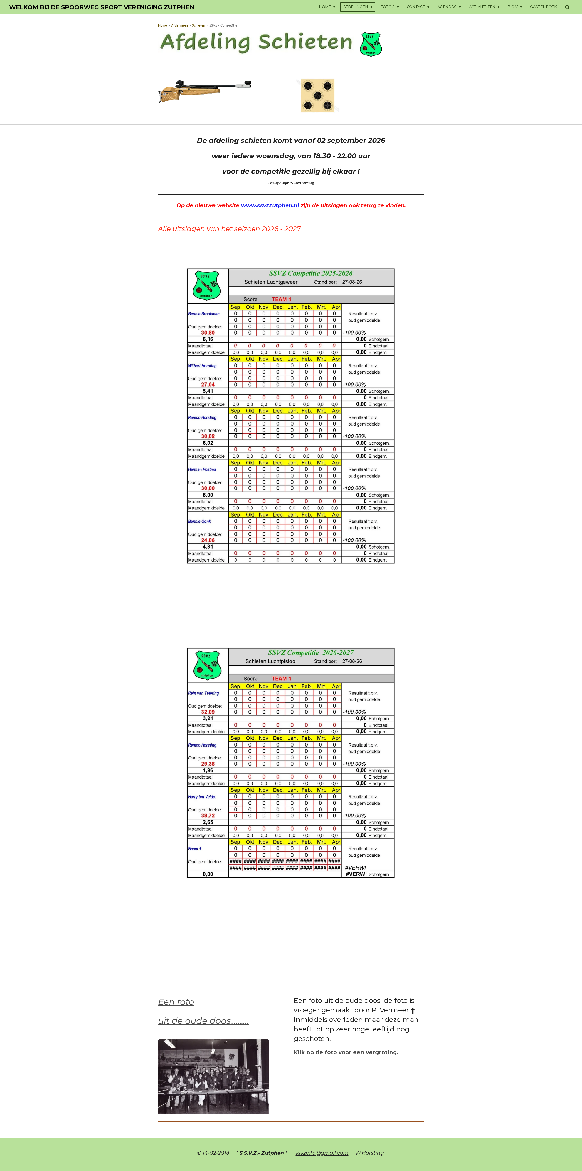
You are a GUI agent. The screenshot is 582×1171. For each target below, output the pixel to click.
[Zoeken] (567, 7)
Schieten (198, 25)
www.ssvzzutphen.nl (270, 205)
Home (162, 25)
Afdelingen (179, 25)
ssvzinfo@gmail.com (322, 1153)
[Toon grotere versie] (213, 1076)
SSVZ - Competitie (223, 25)
